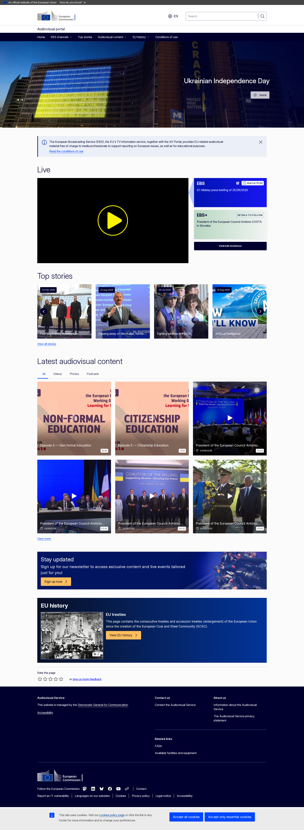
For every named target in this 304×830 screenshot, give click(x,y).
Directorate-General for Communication (103, 705)
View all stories (46, 344)
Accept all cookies (186, 817)
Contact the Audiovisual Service (175, 705)
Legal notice (163, 796)
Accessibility (45, 712)
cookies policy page (112, 815)
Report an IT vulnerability (53, 796)
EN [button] (176, 16)
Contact (141, 789)
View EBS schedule (230, 246)
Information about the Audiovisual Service (235, 707)
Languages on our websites (92, 796)
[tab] (42, 374)
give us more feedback (87, 679)
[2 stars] (42, 679)
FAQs (158, 746)
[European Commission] (58, 16)
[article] (64, 311)
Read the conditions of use (66, 151)
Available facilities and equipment (176, 753)
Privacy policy (141, 796)
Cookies (121, 796)
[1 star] (40, 679)
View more (44, 538)
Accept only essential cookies (229, 817)
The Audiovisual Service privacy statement (234, 718)
